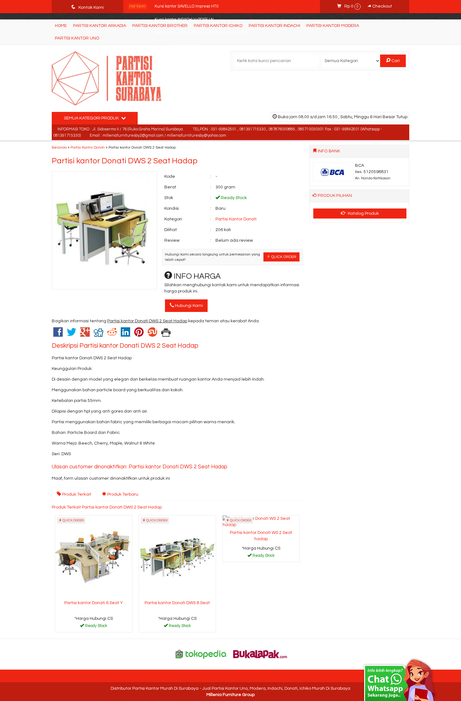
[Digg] (98, 335)
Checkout (381, 6)
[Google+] (85, 335)
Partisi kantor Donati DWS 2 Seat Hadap (125, 161)
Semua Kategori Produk (92, 118)
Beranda (59, 147)
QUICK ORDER (283, 257)
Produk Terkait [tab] (76, 494)
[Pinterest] (139, 335)
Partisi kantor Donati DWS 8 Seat (177, 603)
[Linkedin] (125, 335)
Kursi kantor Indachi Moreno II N (183, 85)
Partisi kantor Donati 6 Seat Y (93, 603)
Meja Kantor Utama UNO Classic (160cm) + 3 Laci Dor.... (203, 33)
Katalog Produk (363, 213)
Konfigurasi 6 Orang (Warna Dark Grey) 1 (191, 59)
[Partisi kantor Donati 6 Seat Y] (93, 556)
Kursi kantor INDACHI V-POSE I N (184, 20)
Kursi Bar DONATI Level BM (179, 99)
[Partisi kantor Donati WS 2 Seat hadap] (261, 521)
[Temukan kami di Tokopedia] (201, 654)
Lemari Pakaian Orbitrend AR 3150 (186, 72)
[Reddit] (112, 335)
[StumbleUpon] (152, 335)
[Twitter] (71, 335)
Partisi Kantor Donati (88, 147)
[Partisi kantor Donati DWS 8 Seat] (177, 556)
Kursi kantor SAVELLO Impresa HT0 (186, 6)
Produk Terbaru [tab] (122, 494)
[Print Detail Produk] (166, 335)
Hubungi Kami (188, 305)
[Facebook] (58, 335)
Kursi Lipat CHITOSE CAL (177, 46)
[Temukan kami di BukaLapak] (260, 654)
